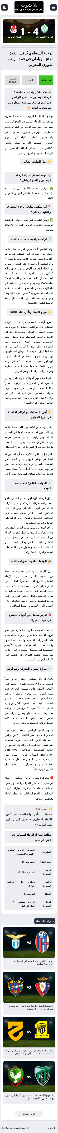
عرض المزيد (29, 1113)
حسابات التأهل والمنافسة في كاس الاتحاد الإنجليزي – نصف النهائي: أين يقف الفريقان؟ (29, 819)
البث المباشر (46, 80)
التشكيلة (29, 80)
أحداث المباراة (12, 80)
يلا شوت (52, 1128)
